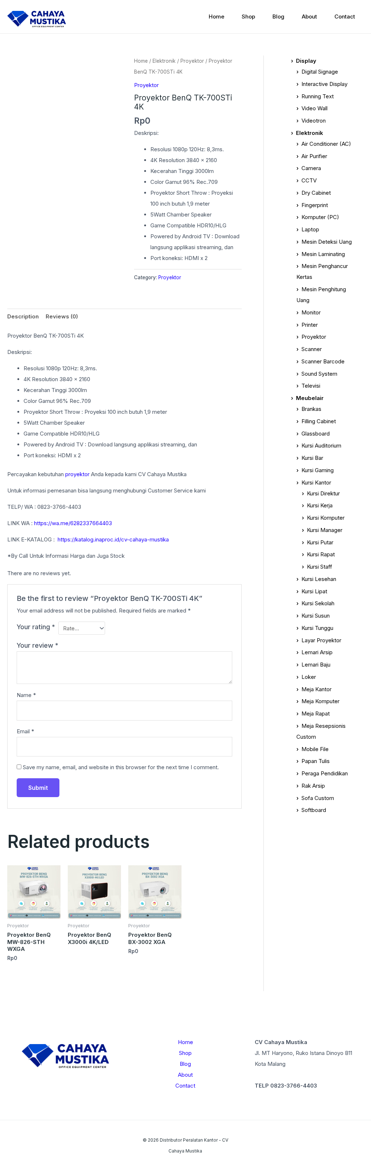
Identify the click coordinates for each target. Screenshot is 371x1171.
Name (26, 695)
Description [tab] (23, 316)
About (309, 16)
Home (216, 16)
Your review (37, 645)
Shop (248, 16)
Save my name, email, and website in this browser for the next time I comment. (121, 767)
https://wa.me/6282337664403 (73, 523)
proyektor (77, 474)
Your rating (36, 627)
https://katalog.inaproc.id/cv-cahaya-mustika (113, 539)
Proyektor (192, 61)
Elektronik (164, 61)
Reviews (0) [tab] (62, 316)
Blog (278, 16)
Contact (344, 16)
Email (25, 731)
